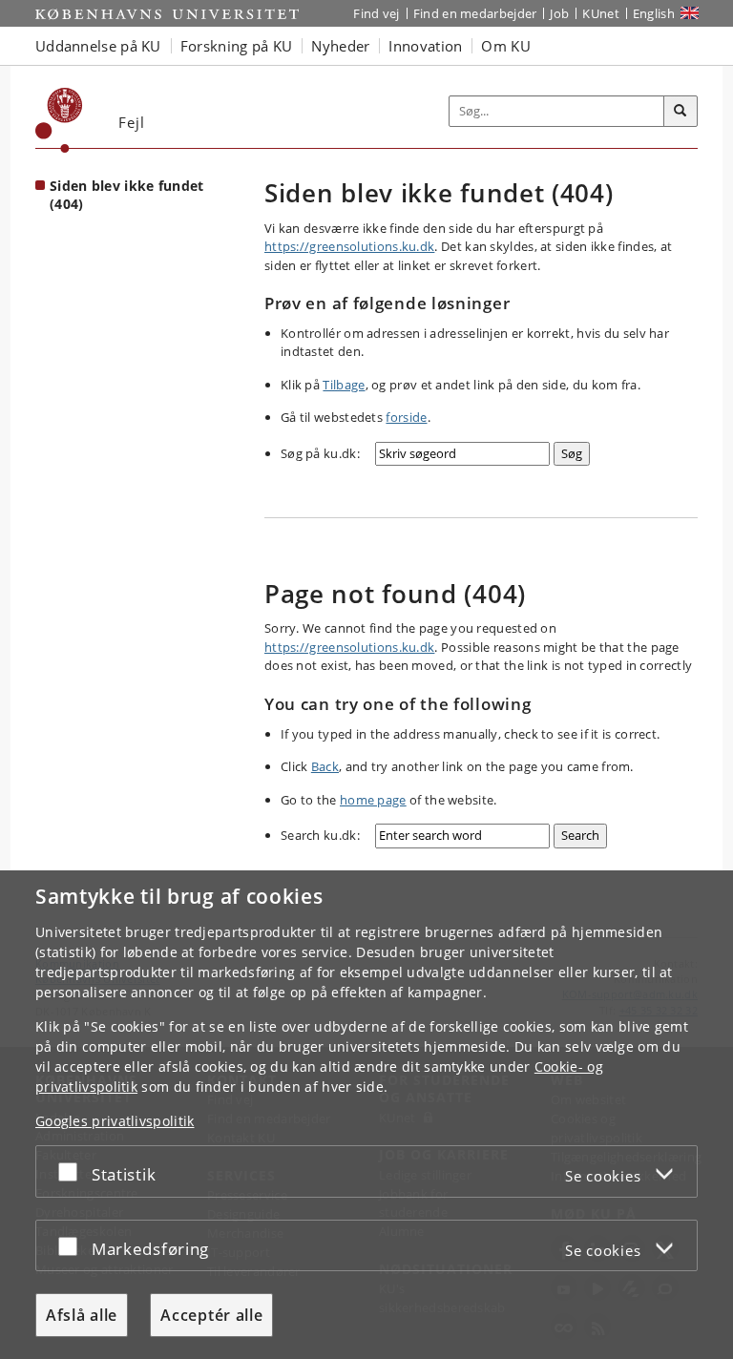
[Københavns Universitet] (59, 120)
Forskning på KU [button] (236, 45)
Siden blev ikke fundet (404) (127, 195)
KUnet (600, 13)
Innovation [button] (425, 45)
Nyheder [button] (340, 45)
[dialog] (366, 1114)
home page (373, 799)
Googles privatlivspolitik (115, 1121)
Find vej (376, 13)
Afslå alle (81, 1315)
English (654, 13)
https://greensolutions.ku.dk (349, 246)
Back (325, 766)
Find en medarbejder (475, 13)
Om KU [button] (506, 45)
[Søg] (680, 111)
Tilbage (344, 384)
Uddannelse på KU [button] (98, 45)
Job (559, 13)
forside (406, 417)
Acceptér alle (211, 1315)
